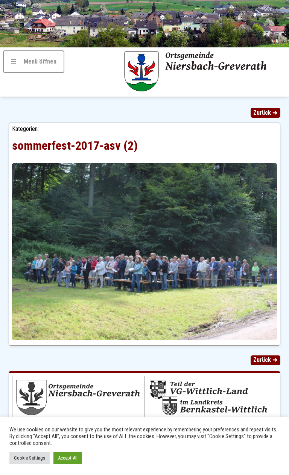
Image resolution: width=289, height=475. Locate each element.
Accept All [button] (68, 458)
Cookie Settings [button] (29, 458)
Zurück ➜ (265, 112)
